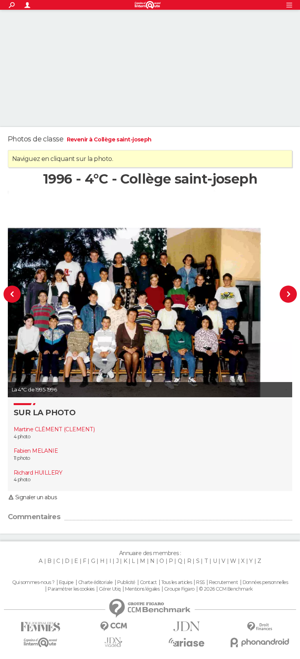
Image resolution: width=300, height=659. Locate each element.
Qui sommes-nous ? (33, 582)
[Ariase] (186, 642)
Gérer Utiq (109, 589)
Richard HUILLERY (38, 472)
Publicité (126, 582)
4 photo (22, 436)
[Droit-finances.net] (259, 627)
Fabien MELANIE (36, 450)
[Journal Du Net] (186, 626)
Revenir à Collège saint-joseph (109, 139)
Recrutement (223, 582)
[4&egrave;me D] (25, 294)
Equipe (66, 582)
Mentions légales (142, 589)
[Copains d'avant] (40, 642)
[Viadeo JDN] (113, 642)
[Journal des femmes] (40, 627)
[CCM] (113, 626)
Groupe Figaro (179, 589)
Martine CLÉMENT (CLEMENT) (54, 429)
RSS (200, 582)
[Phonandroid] (259, 642)
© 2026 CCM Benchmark (226, 589)
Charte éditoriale (95, 582)
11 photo (22, 458)
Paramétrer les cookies (71, 589)
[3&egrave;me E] (276, 294)
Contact (148, 582)
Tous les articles (176, 582)
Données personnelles (265, 582)
